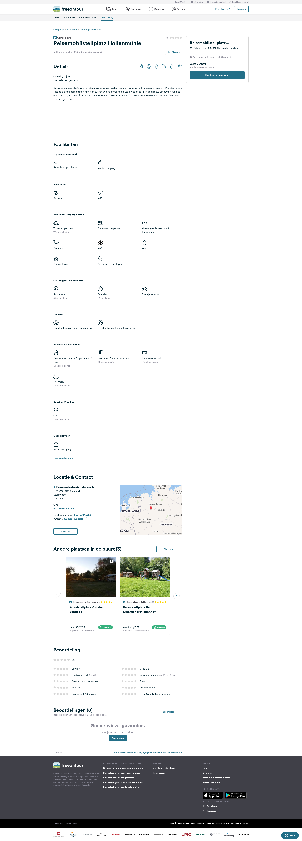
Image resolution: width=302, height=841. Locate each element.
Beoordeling (107, 17)
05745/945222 (82, 515)
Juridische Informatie (240, 823)
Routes (115, 9)
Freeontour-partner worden (216, 777)
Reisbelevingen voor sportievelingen (121, 772)
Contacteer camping (217, 75)
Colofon (171, 823)
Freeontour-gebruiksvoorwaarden (190, 823)
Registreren (222, 9)
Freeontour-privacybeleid (218, 823)
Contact (65, 531)
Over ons (207, 772)
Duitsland (72, 29)
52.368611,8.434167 (64, 508)
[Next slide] (176, 596)
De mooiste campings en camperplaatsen (124, 768)
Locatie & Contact (88, 17)
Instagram (212, 811)
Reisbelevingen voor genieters (118, 777)
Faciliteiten (70, 17)
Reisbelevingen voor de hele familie (121, 787)
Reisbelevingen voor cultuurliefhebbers (123, 782)
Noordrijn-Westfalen (91, 29)
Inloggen (241, 9)
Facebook (212, 806)
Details (56, 17)
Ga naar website (74, 519)
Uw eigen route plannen (165, 768)
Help (205, 768)
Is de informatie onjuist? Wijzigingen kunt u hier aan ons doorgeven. (148, 752)
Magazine (159, 9)
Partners (181, 9)
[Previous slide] (59, 596)
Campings (136, 9)
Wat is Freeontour (212, 782)
